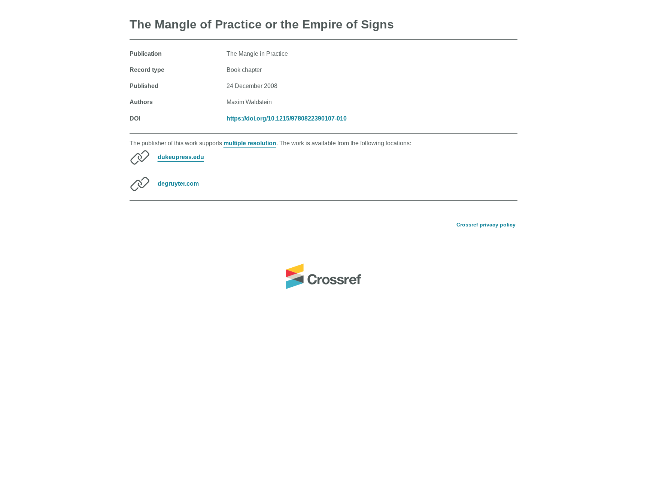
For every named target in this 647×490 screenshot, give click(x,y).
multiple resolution (250, 143)
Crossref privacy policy (486, 225)
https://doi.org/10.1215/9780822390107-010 (287, 118)
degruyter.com (178, 183)
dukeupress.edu (181, 157)
